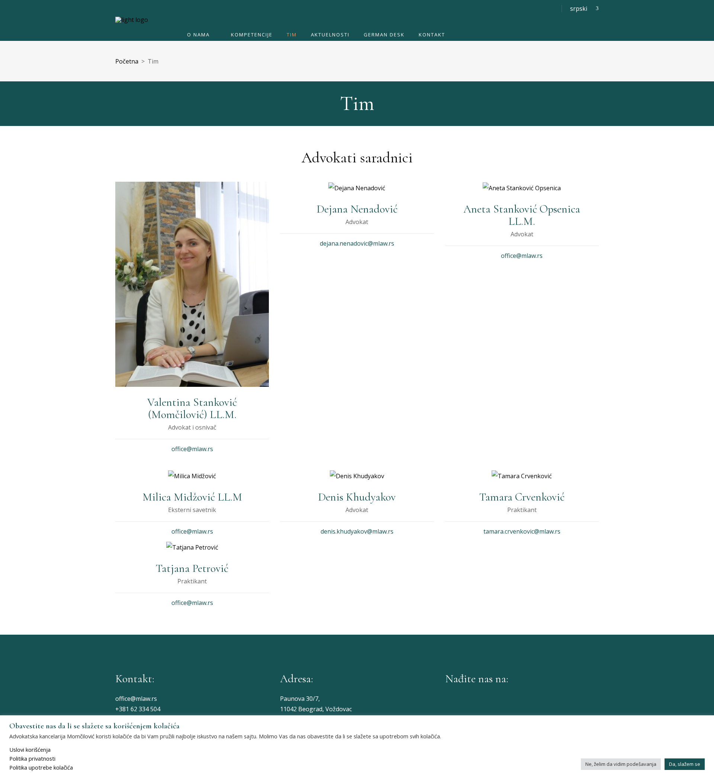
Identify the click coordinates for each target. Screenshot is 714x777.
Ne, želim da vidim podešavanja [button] (620, 764)
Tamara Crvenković (522, 497)
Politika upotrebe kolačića (41, 767)
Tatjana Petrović (192, 568)
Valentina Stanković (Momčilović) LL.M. (192, 408)
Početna (126, 61)
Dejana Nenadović (357, 209)
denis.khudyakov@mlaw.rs (357, 531)
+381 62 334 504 (137, 709)
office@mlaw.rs (192, 449)
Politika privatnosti (32, 758)
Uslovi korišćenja (30, 749)
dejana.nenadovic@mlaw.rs (357, 243)
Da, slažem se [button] (684, 764)
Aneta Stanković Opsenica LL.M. (521, 215)
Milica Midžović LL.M (192, 497)
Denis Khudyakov (357, 497)
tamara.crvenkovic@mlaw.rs (521, 531)
